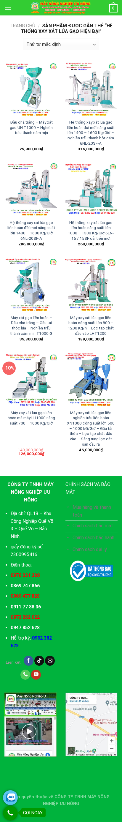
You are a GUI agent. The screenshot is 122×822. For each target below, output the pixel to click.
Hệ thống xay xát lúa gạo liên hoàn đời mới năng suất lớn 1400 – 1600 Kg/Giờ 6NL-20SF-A (31, 230)
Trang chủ (22, 26)
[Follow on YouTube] (36, 675)
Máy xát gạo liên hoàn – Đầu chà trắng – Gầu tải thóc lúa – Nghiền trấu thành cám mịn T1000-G (31, 325)
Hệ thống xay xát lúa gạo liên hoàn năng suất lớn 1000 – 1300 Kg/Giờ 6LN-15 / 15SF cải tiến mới (91, 230)
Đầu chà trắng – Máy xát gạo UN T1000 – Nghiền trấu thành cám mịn (31, 127)
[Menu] (8, 7)
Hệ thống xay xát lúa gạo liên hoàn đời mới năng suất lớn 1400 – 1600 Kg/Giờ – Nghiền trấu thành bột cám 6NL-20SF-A (91, 133)
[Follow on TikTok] (39, 661)
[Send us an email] (50, 661)
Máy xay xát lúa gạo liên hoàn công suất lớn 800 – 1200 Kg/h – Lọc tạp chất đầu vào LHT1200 (91, 325)
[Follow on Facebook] (28, 661)
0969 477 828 (25, 596)
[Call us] (25, 675)
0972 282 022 (25, 617)
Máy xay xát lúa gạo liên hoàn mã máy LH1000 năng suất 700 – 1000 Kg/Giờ (31, 417)
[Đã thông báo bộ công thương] (91, 571)
